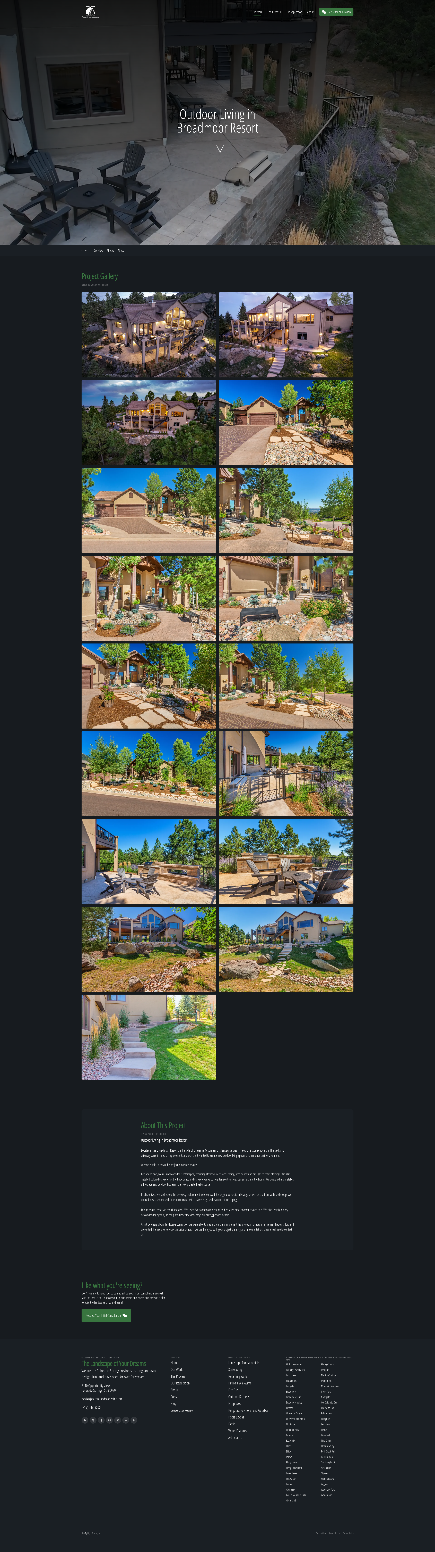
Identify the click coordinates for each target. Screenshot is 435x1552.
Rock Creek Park (328, 1451)
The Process (274, 12)
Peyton (324, 1430)
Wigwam (325, 1484)
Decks (232, 1423)
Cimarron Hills (292, 1430)
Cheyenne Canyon (294, 1413)
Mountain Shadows (329, 1386)
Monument (326, 1381)
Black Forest (291, 1381)
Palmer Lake (326, 1413)
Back (87, 250)
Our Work (257, 12)
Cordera (289, 1435)
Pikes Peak (325, 1435)
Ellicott (289, 1451)
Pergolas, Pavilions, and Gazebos (248, 1410)
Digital (97, 1533)
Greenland (291, 1500)
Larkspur (324, 1370)
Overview (98, 250)
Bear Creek (291, 1375)
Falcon (289, 1457)
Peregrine (325, 1419)
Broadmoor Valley (294, 1402)
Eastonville (290, 1440)
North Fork (326, 1391)
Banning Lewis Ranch (295, 1370)
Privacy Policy (334, 1533)
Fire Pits (233, 1389)
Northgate (325, 1397)
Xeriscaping (235, 1369)
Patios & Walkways (239, 1382)
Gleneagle (290, 1489)
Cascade (289, 1408)
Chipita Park (291, 1424)
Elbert (288, 1446)
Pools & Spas (236, 1416)
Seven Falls (326, 1468)
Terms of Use (321, 1533)
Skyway (324, 1473)
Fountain (290, 1484)
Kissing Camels (327, 1364)
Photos (110, 250)
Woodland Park (328, 1489)
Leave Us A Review (182, 1410)
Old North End (327, 1408)
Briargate (290, 1386)
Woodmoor (326, 1495)
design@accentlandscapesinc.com (102, 1398)
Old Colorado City (329, 1402)
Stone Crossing (327, 1479)
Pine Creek (326, 1440)
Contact (175, 1396)
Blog (173, 1403)
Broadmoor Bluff (293, 1397)
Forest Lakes (291, 1473)
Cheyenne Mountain (295, 1419)
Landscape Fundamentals (243, 1362)
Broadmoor (291, 1391)
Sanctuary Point (328, 1462)
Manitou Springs (328, 1375)
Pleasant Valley (327, 1446)
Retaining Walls (237, 1376)
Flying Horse (291, 1462)
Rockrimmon (327, 1457)
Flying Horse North (294, 1468)
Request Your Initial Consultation (103, 1315)
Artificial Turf (236, 1437)
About (310, 12)
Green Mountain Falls (296, 1495)
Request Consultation (339, 12)
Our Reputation (294, 12)
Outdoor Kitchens (238, 1396)
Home (174, 1362)
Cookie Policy (348, 1533)
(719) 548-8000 (91, 1407)
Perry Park (325, 1424)
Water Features (237, 1430)
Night (89, 1533)
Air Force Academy (294, 1364)
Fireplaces (234, 1403)
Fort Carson (291, 1479)
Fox (93, 1533)
